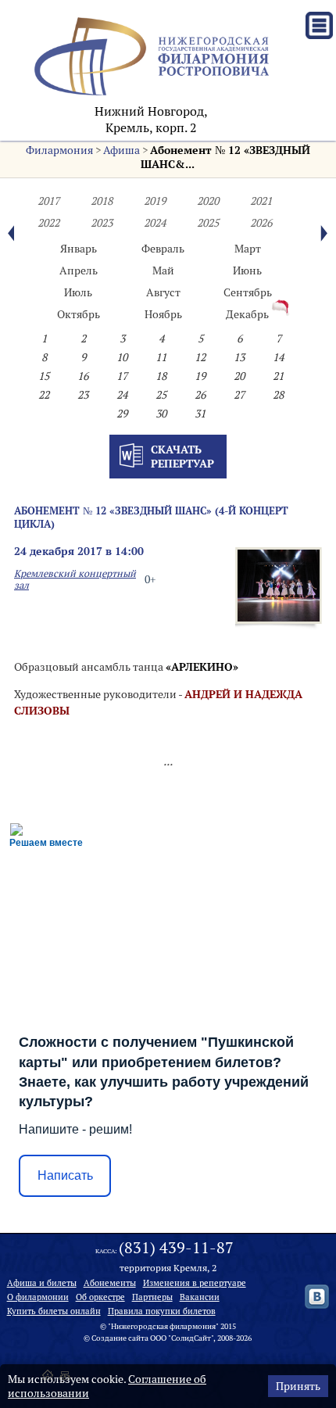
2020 (208, 201)
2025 (208, 223)
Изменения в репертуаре (194, 1282)
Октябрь (78, 314)
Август (163, 292)
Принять (298, 1386)
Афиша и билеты (42, 1282)
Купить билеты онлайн (54, 1311)
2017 (48, 201)
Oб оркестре (100, 1297)
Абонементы (110, 1282)
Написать (65, 1175)
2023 (102, 223)
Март (247, 249)
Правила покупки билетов (162, 1311)
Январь (78, 249)
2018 (102, 201)
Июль (78, 292)
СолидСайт (191, 1338)
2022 (48, 223)
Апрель (78, 270)
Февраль (162, 249)
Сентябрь (247, 292)
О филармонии (38, 1297)
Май (163, 270)
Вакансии (200, 1297)
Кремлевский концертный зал (75, 579)
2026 (261, 223)
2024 (155, 223)
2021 (261, 201)
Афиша (121, 150)
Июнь (247, 270)
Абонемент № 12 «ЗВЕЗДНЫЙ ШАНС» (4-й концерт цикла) (151, 517)
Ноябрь (163, 314)
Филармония (59, 150)
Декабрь (247, 314)
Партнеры (152, 1297)
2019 (155, 201)
